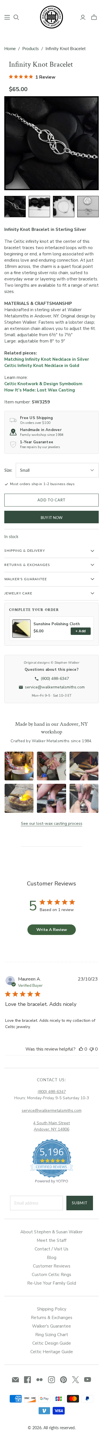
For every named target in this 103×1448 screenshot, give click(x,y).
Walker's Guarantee (51, 1326)
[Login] (83, 17)
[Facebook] (27, 1379)
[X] (75, 1379)
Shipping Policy (51, 1309)
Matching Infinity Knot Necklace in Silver (46, 359)
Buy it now (51, 517)
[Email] (15, 1379)
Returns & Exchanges (51, 1317)
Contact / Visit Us (51, 1249)
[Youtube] (87, 1379)
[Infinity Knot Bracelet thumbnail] (15, 206)
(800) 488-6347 (51, 1091)
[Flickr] (39, 1379)
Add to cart (51, 500)
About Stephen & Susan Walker (51, 1232)
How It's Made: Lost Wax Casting (39, 390)
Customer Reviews (51, 1266)
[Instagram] (51, 1379)
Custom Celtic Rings (51, 1274)
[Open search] (16, 17)
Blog (51, 1257)
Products (30, 48)
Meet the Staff (51, 1240)
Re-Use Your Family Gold (51, 1283)
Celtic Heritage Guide (51, 1352)
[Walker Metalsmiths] (51, 16)
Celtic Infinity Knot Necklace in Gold (41, 365)
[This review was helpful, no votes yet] (81, 1049)
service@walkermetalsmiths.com (52, 1110)
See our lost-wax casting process (51, 823)
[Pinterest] (63, 1379)
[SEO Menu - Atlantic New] (7, 17)
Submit (80, 1203)
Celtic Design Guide (51, 1343)
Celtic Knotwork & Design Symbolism (43, 384)
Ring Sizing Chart (51, 1335)
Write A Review (51, 929)
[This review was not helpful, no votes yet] (92, 1049)
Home (10, 48)
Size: (8, 470)
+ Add (81, 631)
